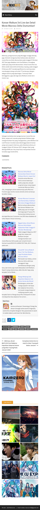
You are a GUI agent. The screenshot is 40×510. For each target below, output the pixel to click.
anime (11, 329)
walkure (34, 329)
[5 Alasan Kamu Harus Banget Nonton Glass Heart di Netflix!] (11, 470)
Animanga (15, 326)
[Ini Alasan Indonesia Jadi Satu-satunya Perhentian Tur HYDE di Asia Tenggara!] (11, 415)
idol (16, 329)
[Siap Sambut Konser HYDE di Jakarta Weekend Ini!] (29, 415)
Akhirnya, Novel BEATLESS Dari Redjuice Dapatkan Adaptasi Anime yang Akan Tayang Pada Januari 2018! (10, 345)
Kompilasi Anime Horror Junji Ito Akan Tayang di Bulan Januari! (30, 343)
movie (28, 329)
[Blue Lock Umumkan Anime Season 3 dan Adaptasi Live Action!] (11, 433)
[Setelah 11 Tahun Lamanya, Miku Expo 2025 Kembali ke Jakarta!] (11, 488)
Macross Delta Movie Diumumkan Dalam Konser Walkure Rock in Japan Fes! (26, 174)
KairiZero (18, 28)
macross (21, 329)
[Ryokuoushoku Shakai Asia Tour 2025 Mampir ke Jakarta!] (29, 488)
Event (22, 326)
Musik (27, 326)
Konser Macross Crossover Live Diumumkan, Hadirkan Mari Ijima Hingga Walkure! (26, 201)
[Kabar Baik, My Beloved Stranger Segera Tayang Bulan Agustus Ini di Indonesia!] (29, 452)
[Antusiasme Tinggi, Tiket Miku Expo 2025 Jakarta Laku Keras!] (29, 470)
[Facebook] (9, 320)
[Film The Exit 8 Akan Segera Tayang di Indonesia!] (11, 452)
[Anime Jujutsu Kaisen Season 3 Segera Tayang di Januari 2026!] (29, 433)
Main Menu (8, 15)
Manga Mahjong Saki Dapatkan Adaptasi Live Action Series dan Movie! (25, 279)
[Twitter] (13, 320)
